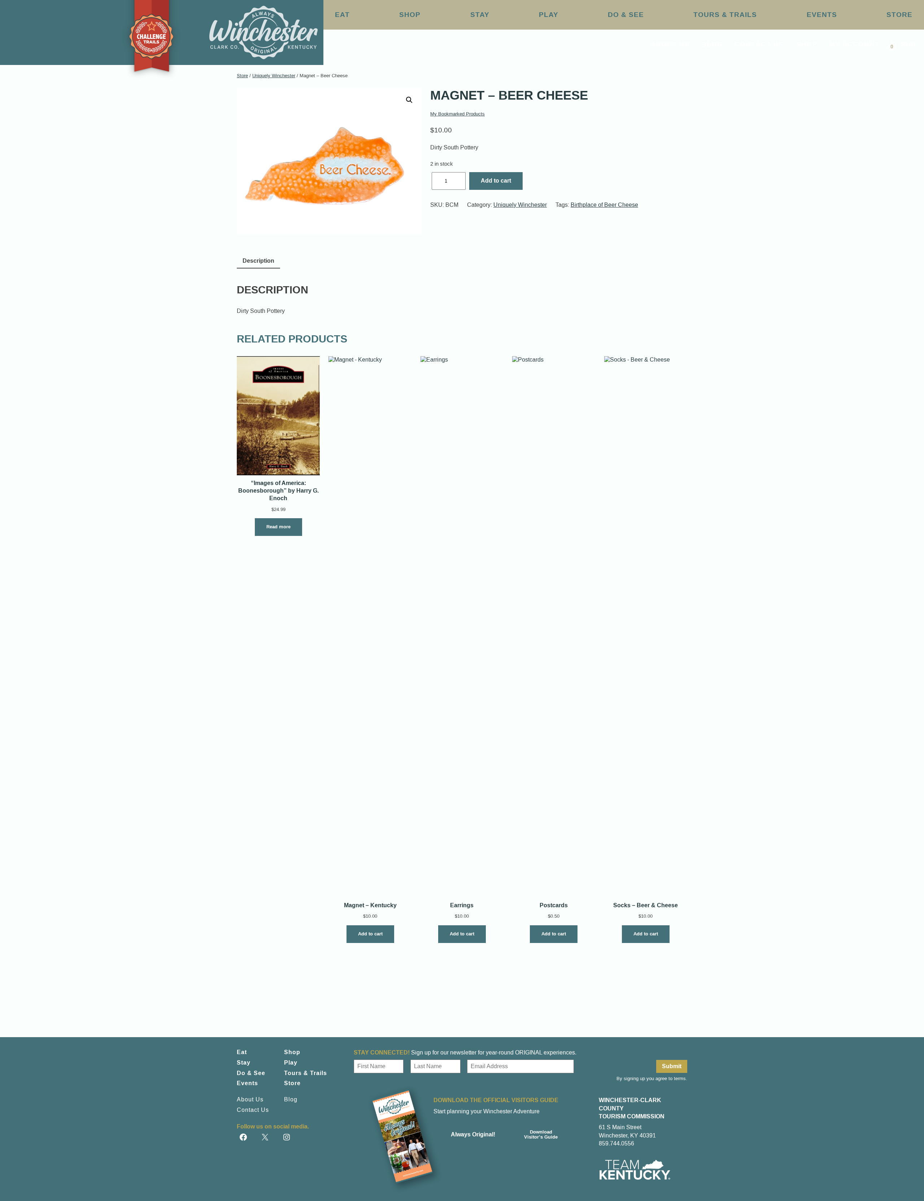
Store (242, 76)
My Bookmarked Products (457, 114)
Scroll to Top (883, 1180)
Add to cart (496, 180)
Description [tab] (258, 261)
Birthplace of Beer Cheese (604, 205)
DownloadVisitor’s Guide (541, 1134)
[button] (409, 99)
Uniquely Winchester (273, 76)
